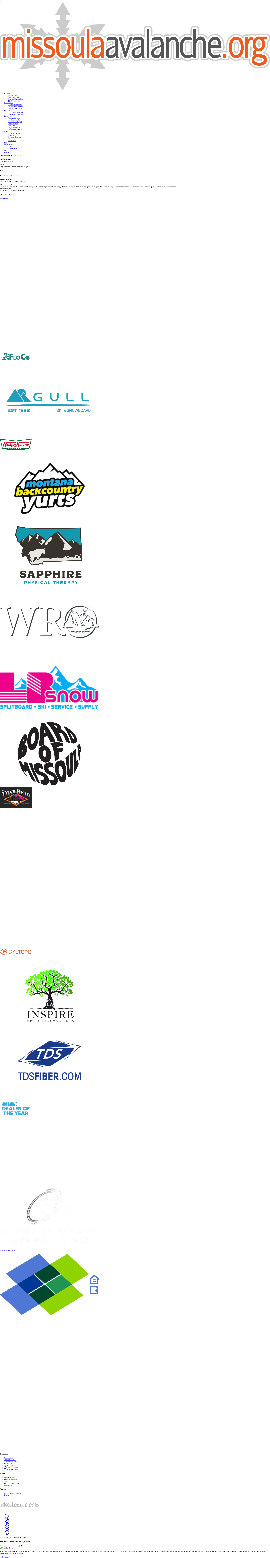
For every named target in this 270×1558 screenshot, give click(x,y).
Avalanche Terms (16, 127)
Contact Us (12, 141)
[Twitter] (6, 1520)
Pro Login (5, 1557)
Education (7, 110)
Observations (8, 103)
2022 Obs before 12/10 (16, 106)
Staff (10, 139)
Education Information (15, 114)
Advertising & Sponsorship (13, 1493)
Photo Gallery (9, 1463)
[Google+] (6, 1533)
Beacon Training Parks (11, 1483)
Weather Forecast (16, 129)
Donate (6, 152)
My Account (12, 148)
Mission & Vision (14, 133)
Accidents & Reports (15, 122)
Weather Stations (14, 118)
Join (9, 146)
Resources (7, 116)
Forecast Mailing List (15, 99)
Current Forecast (14, 95)
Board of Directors (14, 137)
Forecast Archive (14, 97)
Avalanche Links (14, 120)
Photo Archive (13, 124)
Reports (11, 135)
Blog (5, 143)
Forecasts (7, 93)
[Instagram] (6, 1524)
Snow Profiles (13, 125)
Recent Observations (15, 105)
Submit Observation (15, 108)
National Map (15, 101)
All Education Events (15, 112)
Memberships (8, 144)
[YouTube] (6, 1528)
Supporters (4, 198)
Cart (5, 150)
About (6, 131)
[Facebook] (6, 1516)
